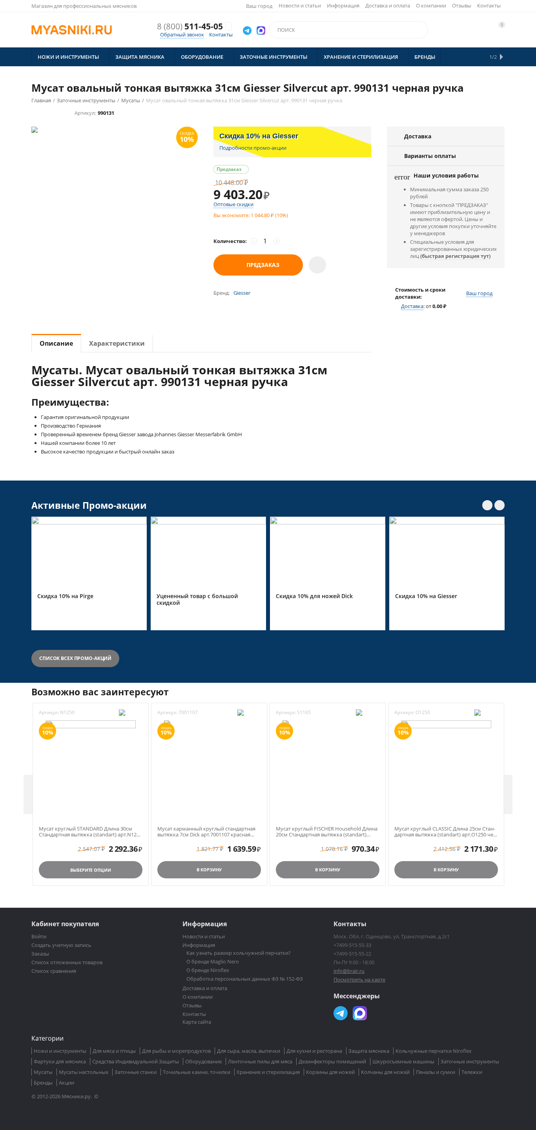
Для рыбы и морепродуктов (176, 1050)
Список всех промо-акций (75, 658)
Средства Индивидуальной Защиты (135, 1061)
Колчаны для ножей (385, 1072)
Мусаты (43, 1072)
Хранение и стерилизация (268, 1072)
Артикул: (85, 112)
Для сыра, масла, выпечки (248, 1050)
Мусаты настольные (83, 1072)
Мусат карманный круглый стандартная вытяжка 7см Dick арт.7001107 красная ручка (206, 832)
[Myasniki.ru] (71, 29)
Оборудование (203, 1061)
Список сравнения (53, 970)
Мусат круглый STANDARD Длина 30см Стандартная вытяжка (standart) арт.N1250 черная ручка (90, 832)
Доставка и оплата (387, 5)
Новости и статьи (300, 5)
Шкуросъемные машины (403, 1061)
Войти (38, 936)
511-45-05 (190, 26)
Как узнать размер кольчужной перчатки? (238, 952)
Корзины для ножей (330, 1072)
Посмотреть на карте (359, 979)
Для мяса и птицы (114, 1050)
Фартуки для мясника (60, 1061)
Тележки (471, 1072)
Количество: (230, 241)
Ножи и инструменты (60, 1050)
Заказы (40, 953)
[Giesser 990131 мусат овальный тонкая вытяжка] (114, 185)
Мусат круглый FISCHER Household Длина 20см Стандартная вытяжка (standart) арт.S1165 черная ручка (326, 832)
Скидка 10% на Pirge (65, 596)
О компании (431, 5)
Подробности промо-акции (252, 148)
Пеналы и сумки (435, 1072)
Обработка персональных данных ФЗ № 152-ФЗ (244, 978)
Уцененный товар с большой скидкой (197, 599)
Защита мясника (368, 1050)
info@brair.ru (349, 970)
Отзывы (461, 5)
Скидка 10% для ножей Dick (314, 596)
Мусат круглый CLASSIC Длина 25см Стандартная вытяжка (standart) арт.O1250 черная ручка (446, 832)
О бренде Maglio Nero (212, 961)
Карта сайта (196, 1021)
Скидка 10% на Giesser (426, 596)
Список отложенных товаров (66, 962)
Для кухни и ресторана (314, 1050)
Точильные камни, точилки (196, 1072)
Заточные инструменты (470, 1061)
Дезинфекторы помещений (332, 1061)
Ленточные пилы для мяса (260, 1061)
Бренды (43, 1082)
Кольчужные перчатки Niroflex (434, 1050)
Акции (66, 1082)
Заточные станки (136, 1072)
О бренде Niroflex (207, 970)
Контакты (489, 5)
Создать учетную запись (61, 945)
